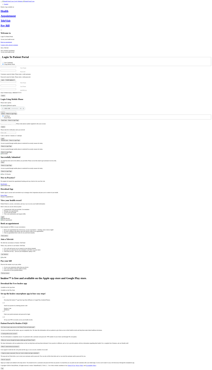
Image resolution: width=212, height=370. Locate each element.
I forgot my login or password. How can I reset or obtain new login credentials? (20, 353)
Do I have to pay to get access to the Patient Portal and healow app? (17, 327)
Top (2, 368)
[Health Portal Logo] (28, 1)
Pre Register (4, 184)
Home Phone (7, 117)
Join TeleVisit (4, 254)
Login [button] (2, 217)
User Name (23, 68)
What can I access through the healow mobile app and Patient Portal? (18, 340)
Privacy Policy (79, 365)
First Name (23, 82)
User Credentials (8, 62)
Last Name (23, 86)
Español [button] (6, 4)
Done (2, 162)
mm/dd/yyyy (23, 90)
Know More (4, 195)
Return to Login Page (11, 113)
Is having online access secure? (9, 333)
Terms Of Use (71, 365)
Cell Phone (7, 116)
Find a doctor (4, 235)
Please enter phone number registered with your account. (31, 123)
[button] (11, 105)
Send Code (4, 120)
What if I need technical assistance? (10, 346)
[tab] (106, 38)
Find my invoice (5, 273)
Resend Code (4, 140)
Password (22, 71)
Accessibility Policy (91, 365)
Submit (3, 95)
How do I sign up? (5, 359)
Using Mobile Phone (9, 64)
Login (2, 80)
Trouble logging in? (10, 80)
